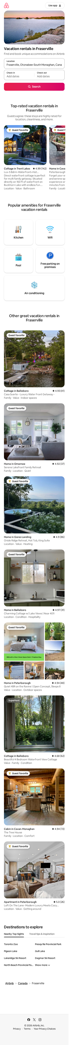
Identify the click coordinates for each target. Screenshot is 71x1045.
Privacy (17, 1028)
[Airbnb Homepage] (6, 5)
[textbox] (19, 76)
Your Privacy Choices (45, 1028)
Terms (27, 1028)
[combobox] (34, 65)
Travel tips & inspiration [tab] (41, 933)
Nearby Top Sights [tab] (14, 933)
